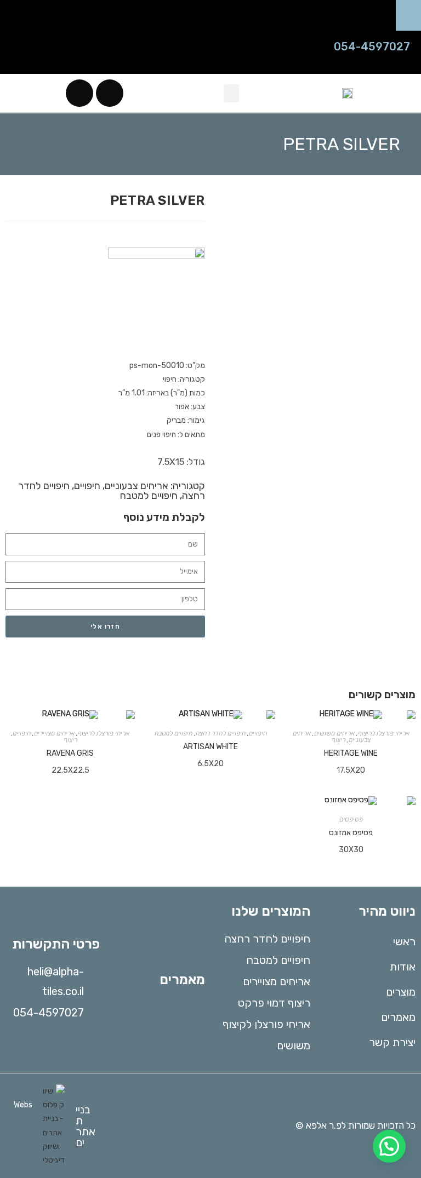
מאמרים (398, 1017)
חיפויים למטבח (149, 496)
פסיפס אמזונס (351, 832)
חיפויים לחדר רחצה (221, 733)
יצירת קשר (392, 1042)
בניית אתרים (85, 1126)
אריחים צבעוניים (136, 486)
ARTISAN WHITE (210, 746)
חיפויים (87, 486)
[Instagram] (79, 93)
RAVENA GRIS (70, 753)
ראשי (404, 941)
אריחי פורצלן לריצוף (383, 733)
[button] (406, 15)
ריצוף (338, 740)
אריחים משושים (334, 733)
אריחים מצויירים (54, 733)
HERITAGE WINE (351, 753)
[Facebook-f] (109, 93)
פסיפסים (351, 819)
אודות (403, 966)
